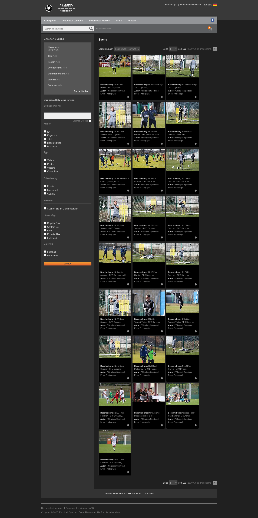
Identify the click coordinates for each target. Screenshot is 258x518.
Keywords (52, 135)
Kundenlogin (171, 4)
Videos (50, 160)
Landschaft (52, 190)
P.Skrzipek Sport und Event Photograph (77, 512)
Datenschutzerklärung (76, 508)
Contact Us (53, 227)
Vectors (51, 167)
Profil (119, 20)
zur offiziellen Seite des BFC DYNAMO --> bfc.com (129, 493)
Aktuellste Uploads (72, 20)
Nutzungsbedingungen (52, 508)
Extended (52, 238)
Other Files (52, 171)
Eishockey (52, 255)
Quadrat (51, 193)
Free (49, 230)
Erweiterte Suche (103, 29)
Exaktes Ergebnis (80, 121)
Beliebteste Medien (99, 20)
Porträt (50, 186)
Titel (49, 139)
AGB (91, 508)
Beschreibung (54, 143)
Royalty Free (53, 223)
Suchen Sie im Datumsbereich (62, 208)
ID (48, 131)
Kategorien (50, 20)
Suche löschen (81, 91)
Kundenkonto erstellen (190, 4)
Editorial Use (53, 234)
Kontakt (132, 20)
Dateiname (52, 146)
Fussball (51, 252)
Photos (50, 164)
